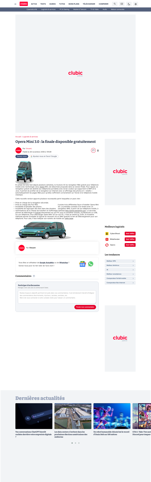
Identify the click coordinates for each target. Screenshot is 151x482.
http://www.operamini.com (75, 211)
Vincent (29, 148)
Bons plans (74, 4)
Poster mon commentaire (85, 307)
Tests (43, 4)
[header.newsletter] (122, 4)
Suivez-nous (22, 156)
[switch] (129, 4)
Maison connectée (117, 9)
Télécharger (89, 4)
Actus (34, 4)
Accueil (18, 137)
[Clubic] (24, 4)
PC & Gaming (64, 9)
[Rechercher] (115, 4)
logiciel (38, 212)
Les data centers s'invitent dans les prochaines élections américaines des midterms (70, 434)
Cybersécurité (32, 9)
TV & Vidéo (94, 9)
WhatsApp (63, 262)
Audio (105, 9)
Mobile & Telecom (79, 9)
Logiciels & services (48, 9)
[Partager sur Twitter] (146, 471)
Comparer (103, 4)
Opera (42, 187)
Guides (52, 4)
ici (78, 214)
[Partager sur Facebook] (146, 464)
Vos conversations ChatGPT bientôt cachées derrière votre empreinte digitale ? (33, 434)
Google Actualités (47, 262)
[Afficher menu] (15, 4)
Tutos (62, 4)
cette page (69, 218)
